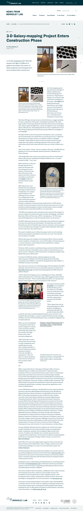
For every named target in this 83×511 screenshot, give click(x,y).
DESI (59, 101)
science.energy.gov (24, 447)
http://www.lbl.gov (24, 438)
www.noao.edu (55, 453)
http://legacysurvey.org (25, 270)
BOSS (23, 179)
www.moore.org (57, 478)
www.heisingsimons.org (33, 463)
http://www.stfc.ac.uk (39, 489)
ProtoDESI (50, 285)
